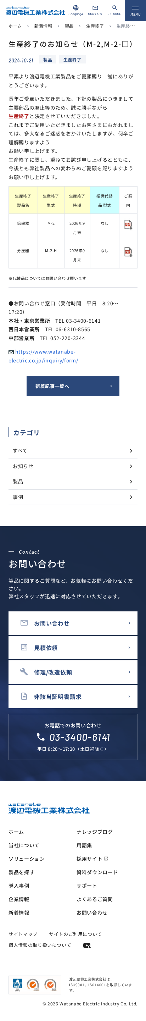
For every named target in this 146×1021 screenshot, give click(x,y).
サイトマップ (23, 934)
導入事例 (19, 885)
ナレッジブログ (95, 831)
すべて (20, 450)
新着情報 (43, 26)
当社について (24, 845)
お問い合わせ (92, 912)
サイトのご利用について (75, 934)
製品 (69, 26)
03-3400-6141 (80, 737)
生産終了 (95, 26)
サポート (87, 885)
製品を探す (22, 872)
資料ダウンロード (97, 872)
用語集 (84, 845)
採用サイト (92, 858)
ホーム (15, 26)
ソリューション (27, 858)
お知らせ (23, 466)
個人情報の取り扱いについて (40, 945)
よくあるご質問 (95, 899)
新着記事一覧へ (52, 386)
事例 (18, 496)
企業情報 (19, 899)
